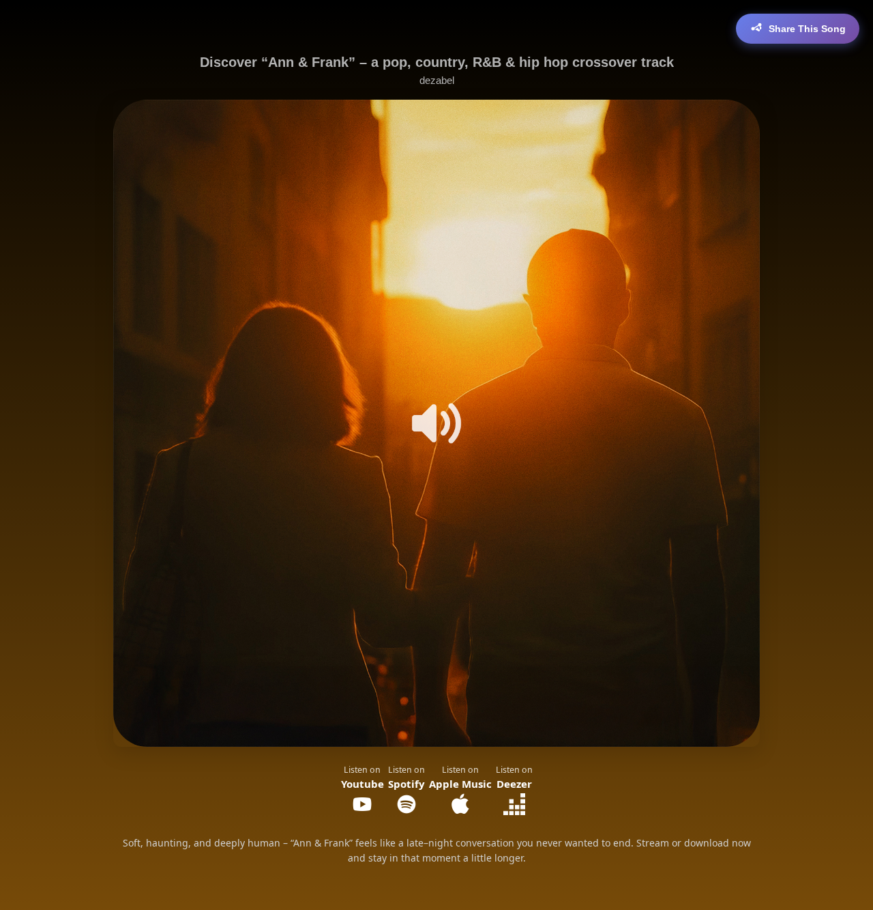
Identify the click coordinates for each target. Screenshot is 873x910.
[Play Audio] (436, 423)
